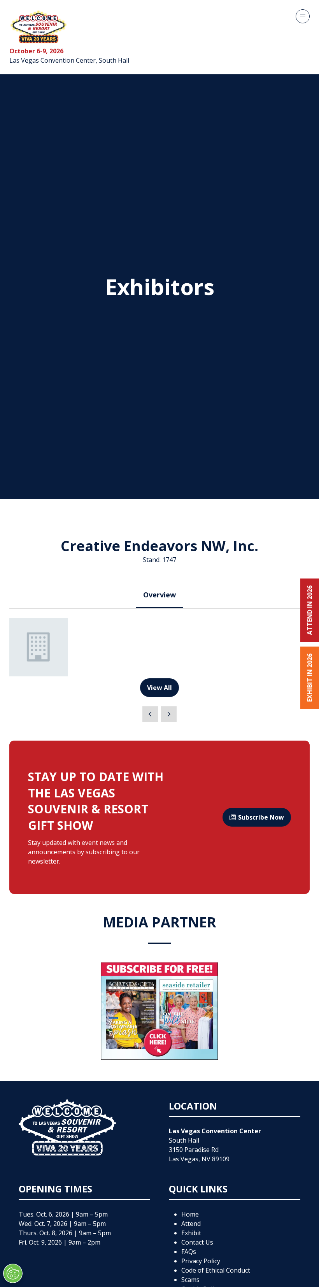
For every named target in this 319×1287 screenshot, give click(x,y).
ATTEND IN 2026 (309, 610)
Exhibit (191, 1233)
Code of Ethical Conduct (215, 1270)
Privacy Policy (200, 1261)
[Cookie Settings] (13, 1273)
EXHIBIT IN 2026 (309, 677)
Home (190, 1214)
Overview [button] (159, 594)
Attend (191, 1223)
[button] (303, 16)
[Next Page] (169, 714)
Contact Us (197, 1242)
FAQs (188, 1251)
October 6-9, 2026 (36, 51)
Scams (190, 1279)
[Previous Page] (150, 714)
